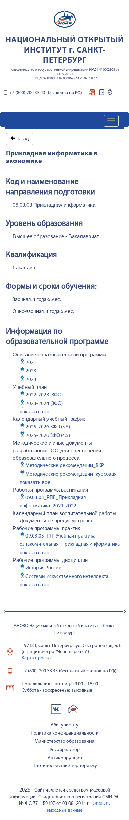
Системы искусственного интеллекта (66, 576)
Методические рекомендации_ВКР (64, 466)
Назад (22, 138)
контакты (110, 94)
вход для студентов (101, 94)
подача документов (91, 94)
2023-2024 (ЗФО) (44, 403)
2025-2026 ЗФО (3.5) (47, 427)
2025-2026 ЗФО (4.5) (47, 435)
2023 (30, 371)
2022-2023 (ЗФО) (44, 395)
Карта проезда (37, 658)
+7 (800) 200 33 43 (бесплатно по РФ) (45, 93)
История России (43, 568)
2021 (30, 363)
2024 (30, 379)
